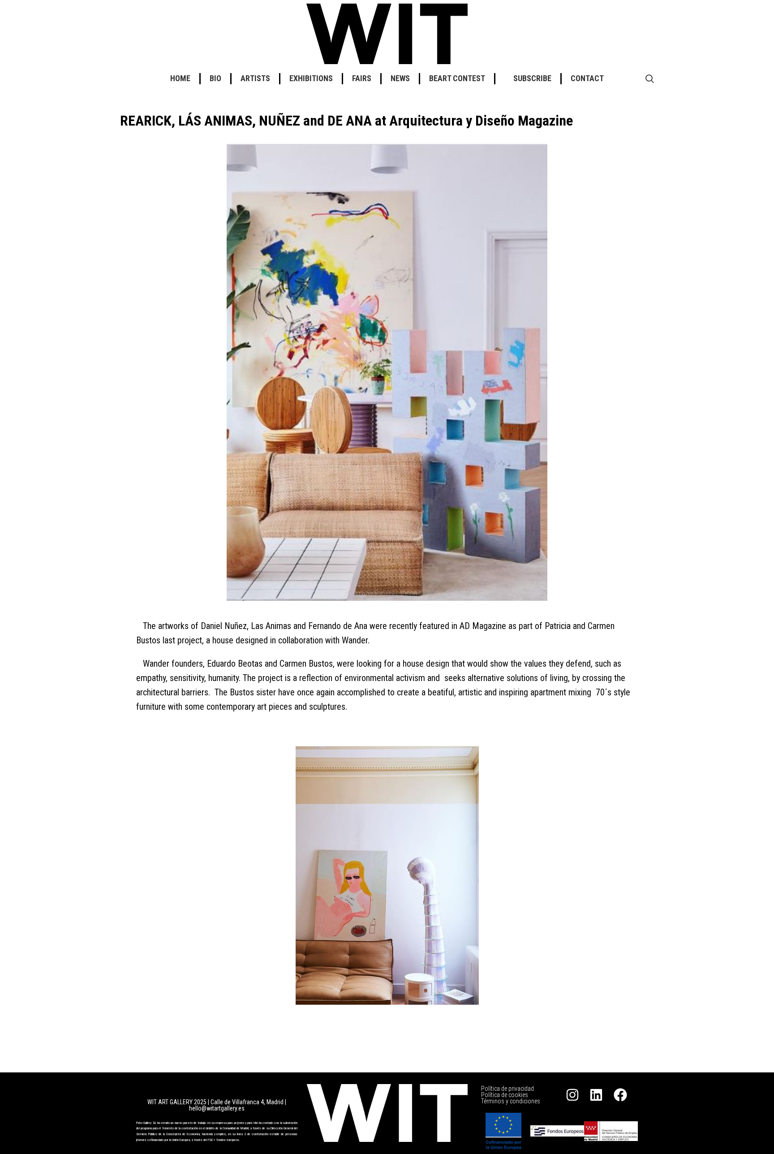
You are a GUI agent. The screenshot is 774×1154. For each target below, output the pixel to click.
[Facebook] (620, 1094)
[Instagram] (572, 1094)
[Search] (649, 78)
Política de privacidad (507, 1088)
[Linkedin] (596, 1094)
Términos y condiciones (510, 1101)
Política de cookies (504, 1094)
